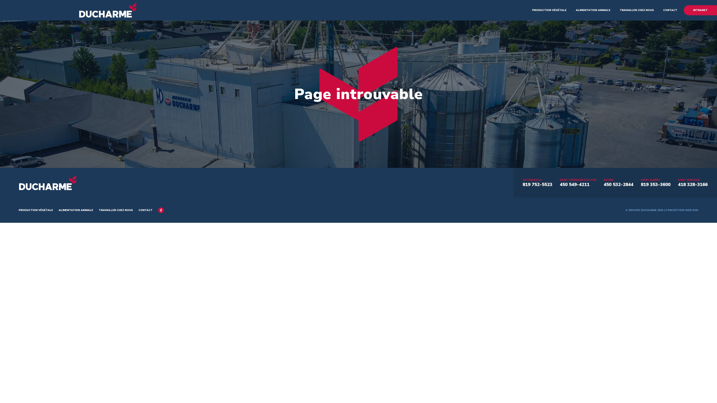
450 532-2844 (618, 184)
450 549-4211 (574, 184)
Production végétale (549, 10)
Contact (670, 10)
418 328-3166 (693, 184)
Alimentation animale (593, 10)
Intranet (700, 10)
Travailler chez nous (637, 10)
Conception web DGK (682, 210)
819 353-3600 (656, 184)
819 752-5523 (537, 184)
